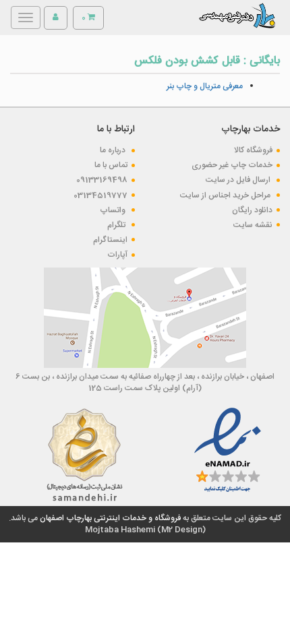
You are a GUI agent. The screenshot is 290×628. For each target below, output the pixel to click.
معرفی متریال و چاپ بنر (205, 86)
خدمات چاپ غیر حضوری (232, 165)
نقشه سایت (252, 225)
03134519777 (100, 195)
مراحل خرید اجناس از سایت (226, 195)
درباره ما (113, 150)
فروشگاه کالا (253, 150)
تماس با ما (110, 165)
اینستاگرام (110, 240)
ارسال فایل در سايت (239, 180)
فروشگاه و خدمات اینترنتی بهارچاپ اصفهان (109, 518)
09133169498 (101, 180)
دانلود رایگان (252, 210)
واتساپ (113, 210)
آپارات (117, 254)
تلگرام (117, 225)
